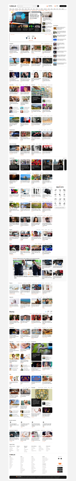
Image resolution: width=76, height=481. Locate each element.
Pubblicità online (43, 430)
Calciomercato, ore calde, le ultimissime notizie (46, 166)
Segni (51, 387)
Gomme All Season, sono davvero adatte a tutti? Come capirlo (47, 277)
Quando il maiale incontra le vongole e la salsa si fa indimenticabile (61, 28)
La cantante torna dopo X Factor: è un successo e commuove (16, 108)
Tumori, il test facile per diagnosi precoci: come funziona (24, 361)
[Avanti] (65, 164)
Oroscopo (33, 387)
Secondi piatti (44, 327)
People (38, 56)
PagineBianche (33, 471)
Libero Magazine (22, 470)
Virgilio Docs (11, 462)
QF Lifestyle (33, 341)
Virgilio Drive (11, 461)
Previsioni (51, 313)
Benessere (18, 341)
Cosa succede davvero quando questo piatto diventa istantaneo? (35, 336)
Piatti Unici (21, 338)
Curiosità (51, 129)
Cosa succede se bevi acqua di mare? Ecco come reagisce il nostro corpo (25, 305)
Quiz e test (50, 297)
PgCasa (10, 283)
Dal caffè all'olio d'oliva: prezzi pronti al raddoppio (36, 98)
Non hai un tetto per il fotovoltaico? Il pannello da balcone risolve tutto (36, 291)
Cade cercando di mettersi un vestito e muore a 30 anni (27, 111)
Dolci (47, 327)
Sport (10, 243)
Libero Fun (43, 462)
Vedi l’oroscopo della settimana (59, 207)
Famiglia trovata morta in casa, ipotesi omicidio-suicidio (24, 238)
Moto (42, 129)
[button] (39, 22)
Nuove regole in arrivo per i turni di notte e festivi (49, 27)
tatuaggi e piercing (33, 450)
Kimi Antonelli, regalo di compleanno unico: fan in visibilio (61, 44)
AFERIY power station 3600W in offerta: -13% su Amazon (47, 196)
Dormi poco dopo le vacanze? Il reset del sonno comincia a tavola (14, 336)
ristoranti (18, 449)
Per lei (51, 43)
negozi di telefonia (41, 449)
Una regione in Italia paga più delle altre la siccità (36, 355)
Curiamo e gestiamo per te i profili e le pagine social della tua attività (47, 439)
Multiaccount (11, 464)
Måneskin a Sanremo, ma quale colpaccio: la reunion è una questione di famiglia (25, 79)
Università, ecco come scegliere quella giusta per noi (13, 103)
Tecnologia (11, 53)
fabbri (10, 451)
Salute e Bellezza (33, 446)
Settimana (45, 387)
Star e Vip (41, 56)
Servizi (40, 446)
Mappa (47, 313)
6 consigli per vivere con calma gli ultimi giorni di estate (26, 108)
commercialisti (48, 448)
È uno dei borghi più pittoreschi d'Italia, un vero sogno (14, 424)
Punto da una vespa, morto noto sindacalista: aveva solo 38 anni (36, 238)
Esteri (49, 229)
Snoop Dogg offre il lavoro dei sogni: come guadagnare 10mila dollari (47, 224)
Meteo (32, 462)
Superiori (51, 215)
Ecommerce (48, 430)
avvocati (47, 447)
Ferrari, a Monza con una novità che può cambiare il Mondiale (35, 138)
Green (32, 112)
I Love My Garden (44, 187)
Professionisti (48, 446)
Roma (11, 312)
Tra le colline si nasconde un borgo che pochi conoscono (25, 424)
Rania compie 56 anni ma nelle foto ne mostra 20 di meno (24, 65)
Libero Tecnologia (22, 469)
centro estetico (33, 448)
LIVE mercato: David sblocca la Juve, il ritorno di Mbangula (14, 252)
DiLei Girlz (11, 84)
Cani (23, 387)
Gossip (21, 472)
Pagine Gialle (12, 444)
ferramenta (10, 447)
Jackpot (46, 10)
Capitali (43, 201)
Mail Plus (13, 10)
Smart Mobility (33, 464)
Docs (30, 10)
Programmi (40, 70)
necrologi (40, 450)
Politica (46, 229)
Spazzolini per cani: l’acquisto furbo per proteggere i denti (23, 407)
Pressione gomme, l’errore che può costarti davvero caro (57, 277)
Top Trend (10, 441)
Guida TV (34, 70)
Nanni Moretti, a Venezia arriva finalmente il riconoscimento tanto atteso (14, 79)
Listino (48, 129)
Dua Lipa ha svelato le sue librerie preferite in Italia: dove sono (35, 224)
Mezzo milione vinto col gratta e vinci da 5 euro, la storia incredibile (46, 238)
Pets (10, 387)
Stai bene (21, 351)
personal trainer (48, 449)
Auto (39, 129)
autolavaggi (25, 451)
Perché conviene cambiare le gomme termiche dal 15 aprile (47, 267)
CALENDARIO (49, 34)
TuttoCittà (32, 472)
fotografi (47, 450)
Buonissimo (11, 327)
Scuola (10, 215)
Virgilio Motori (12, 129)
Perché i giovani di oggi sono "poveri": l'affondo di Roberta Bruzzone (14, 224)
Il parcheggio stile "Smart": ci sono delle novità (49, 23)
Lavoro (51, 115)
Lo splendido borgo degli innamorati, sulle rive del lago (47, 424)
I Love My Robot (50, 187)
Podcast (29, 387)
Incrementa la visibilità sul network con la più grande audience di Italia (24, 439)
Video (44, 297)
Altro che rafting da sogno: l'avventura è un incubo (36, 166)
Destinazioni (30, 201)
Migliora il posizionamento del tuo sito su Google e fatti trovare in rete (14, 439)
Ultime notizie (38, 229)
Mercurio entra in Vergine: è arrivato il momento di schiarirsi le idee (36, 414)
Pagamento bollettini (41, 10)
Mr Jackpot (43, 461)
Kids (10, 374)
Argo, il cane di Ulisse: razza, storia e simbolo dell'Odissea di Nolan (27, 411)
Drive (19, 10)
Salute (25, 341)
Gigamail (10, 463)
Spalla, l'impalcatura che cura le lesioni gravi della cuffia (15, 366)
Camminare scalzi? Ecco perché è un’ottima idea (15, 369)
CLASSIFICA (46, 34)
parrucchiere (33, 447)
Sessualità (28, 341)
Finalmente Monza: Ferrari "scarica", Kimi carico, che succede (35, 252)
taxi (24, 448)
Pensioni (48, 115)
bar (17, 448)
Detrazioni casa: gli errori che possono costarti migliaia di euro (25, 291)
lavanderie (40, 447)
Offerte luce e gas (34, 10)
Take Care (11, 341)
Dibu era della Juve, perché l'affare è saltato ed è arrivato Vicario (25, 252)
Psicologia (22, 341)
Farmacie (37, 313)
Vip (9, 66)
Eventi (33, 313)
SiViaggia (11, 201)
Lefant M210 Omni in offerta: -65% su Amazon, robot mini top (25, 196)
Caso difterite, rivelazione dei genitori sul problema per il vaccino (14, 238)
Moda (43, 53)
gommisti (25, 450)
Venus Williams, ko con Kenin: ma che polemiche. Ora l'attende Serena (46, 252)
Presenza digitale (37, 430)
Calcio (36, 243)
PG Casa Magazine (33, 470)
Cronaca (42, 229)
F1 (43, 243)
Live (47, 243)
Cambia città (11, 313)
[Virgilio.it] (12, 6)
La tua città (43, 468)
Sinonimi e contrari (39, 215)
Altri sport (51, 243)
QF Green (33, 84)
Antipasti (35, 327)
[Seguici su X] (61, 458)
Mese (49, 387)
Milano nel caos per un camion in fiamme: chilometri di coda (25, 138)
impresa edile (11, 448)
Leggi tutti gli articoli (60, 258)
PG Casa (32, 469)
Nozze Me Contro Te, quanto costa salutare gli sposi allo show (47, 305)
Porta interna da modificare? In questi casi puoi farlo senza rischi (47, 291)
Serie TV (51, 70)
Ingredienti (50, 327)
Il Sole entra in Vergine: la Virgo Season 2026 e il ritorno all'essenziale (46, 414)
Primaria (45, 215)
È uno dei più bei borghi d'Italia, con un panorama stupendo (36, 424)
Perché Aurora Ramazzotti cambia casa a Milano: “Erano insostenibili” (14, 322)
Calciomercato (40, 243)
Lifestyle (45, 56)
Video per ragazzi (49, 374)
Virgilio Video (22, 461)
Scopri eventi (44, 466)
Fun (49, 10)
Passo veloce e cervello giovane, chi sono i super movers (27, 369)
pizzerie (18, 450)
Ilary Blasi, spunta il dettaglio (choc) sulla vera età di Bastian (36, 79)
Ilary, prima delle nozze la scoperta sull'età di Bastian (34, 15)
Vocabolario (43, 469)
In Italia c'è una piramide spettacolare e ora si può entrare (46, 210)
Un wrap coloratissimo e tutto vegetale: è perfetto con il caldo (25, 336)
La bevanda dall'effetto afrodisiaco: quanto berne (27, 366)
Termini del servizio (24, 7)
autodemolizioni (26, 449)
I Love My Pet (38, 187)
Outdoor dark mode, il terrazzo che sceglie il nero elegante (46, 181)
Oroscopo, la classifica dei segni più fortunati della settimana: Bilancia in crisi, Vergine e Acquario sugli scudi (36, 401)
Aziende (40, 313)
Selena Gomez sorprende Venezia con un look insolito (16, 111)
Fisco (21, 126)
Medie (48, 215)
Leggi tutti (50, 341)
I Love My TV (33, 187)
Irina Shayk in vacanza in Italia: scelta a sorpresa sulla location (47, 322)
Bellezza (21, 53)
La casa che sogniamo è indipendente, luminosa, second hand (24, 103)
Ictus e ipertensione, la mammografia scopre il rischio (13, 361)
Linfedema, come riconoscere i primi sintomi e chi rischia (14, 350)
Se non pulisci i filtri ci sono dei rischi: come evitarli (46, 19)
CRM (51, 430)
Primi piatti (39, 327)
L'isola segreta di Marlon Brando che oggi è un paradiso (48, 101)
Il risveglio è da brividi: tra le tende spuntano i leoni (48, 30)
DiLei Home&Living (13, 173)
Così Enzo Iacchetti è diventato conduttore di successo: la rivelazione (24, 224)
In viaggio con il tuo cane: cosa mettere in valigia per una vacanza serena (13, 396)
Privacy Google (28, 7)
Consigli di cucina (44, 337)
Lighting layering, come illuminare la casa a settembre (13, 181)
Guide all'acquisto (46, 43)
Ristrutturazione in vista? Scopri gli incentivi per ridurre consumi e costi (14, 291)
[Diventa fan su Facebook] (59, 458)
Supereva (11, 297)
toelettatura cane (41, 448)
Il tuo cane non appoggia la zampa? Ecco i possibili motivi (14, 407)
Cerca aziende (44, 465)
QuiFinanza (11, 115)
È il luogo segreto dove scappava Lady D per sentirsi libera (14, 210)
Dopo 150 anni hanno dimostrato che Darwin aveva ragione (36, 152)
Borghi (51, 201)
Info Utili (44, 115)
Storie (51, 229)
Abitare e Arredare (12, 446)
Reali (21, 67)
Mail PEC (16, 10)
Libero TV (21, 471)
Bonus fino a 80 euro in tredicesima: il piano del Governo (24, 124)
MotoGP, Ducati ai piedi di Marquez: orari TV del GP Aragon (61, 48)
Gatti (26, 387)
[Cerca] (38, 6)
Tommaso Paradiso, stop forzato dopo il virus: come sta (46, 65)
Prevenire (10, 363)
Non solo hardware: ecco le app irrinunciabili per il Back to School (25, 152)
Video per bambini (43, 374)
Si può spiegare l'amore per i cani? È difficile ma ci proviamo (16, 415)
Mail (10, 10)
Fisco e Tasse (40, 115)
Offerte (42, 43)
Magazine (11, 70)
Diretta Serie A (13, 34)
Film (48, 70)
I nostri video (11, 158)
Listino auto (32, 463)
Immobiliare (36, 115)
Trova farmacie (44, 467)
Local (21, 323)
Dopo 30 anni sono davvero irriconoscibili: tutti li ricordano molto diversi (47, 79)
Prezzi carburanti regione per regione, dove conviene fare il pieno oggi (61, 32)
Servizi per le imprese (13, 430)
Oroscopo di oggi (40, 387)
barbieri (32, 449)
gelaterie (18, 447)
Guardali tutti (65, 158)
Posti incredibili (47, 201)
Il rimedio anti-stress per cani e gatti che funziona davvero (16, 411)
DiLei (10, 56)
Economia (31, 115)
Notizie (45, 129)
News (37, 70)
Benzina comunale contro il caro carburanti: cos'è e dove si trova (14, 166)
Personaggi (45, 70)
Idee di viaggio (35, 201)
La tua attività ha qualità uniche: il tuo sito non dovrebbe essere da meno (35, 439)
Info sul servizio (19, 7)
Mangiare (18, 446)
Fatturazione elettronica (25, 10)
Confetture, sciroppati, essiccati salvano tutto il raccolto (35, 181)
